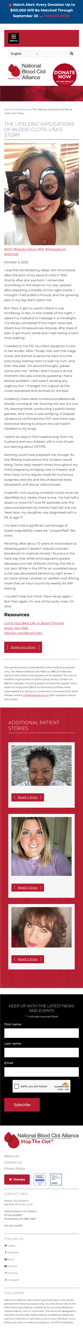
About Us (11, 1156)
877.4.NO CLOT (24, 1204)
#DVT (8, 249)
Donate (19, 1179)
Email (9, 1063)
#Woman (11, 254)
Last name (13, 1043)
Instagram (13, 1279)
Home (8, 109)
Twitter (11, 1245)
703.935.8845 (21, 1200)
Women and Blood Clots (23, 633)
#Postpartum (55, 249)
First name (13, 1024)
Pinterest (12, 1273)
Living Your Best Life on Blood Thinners (34, 623)
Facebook (13, 1252)
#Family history (25, 249)
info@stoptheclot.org (36, 695)
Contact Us (13, 1162)
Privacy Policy (14, 1168)
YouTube (12, 1266)
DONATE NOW (57, 16)
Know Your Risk (16, 628)
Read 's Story (28, 797)
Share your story (23, 647)
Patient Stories (22, 109)
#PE (41, 249)
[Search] (70, 54)
